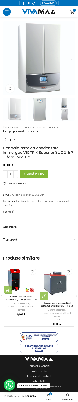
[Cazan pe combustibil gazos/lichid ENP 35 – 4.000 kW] (57, 283)
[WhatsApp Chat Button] (9, 385)
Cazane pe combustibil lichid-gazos (57, 314)
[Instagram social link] (28, 3)
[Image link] (39, 358)
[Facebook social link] (23, 3)
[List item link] (39, 366)
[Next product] (14, 139)
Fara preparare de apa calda (20, 131)
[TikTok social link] (33, 3)
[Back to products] (9, 139)
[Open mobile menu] (7, 12)
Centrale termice (46, 127)
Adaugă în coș (34, 174)
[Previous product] (5, 139)
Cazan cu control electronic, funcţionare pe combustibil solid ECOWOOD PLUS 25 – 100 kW (21, 301)
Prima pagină (10, 127)
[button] (6, 58)
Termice (27, 127)
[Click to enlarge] (10, 88)
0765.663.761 (48, 3)
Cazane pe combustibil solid (21, 306)
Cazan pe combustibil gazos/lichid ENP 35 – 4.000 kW (57, 305)
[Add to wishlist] (32, 271)
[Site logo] (39, 11)
